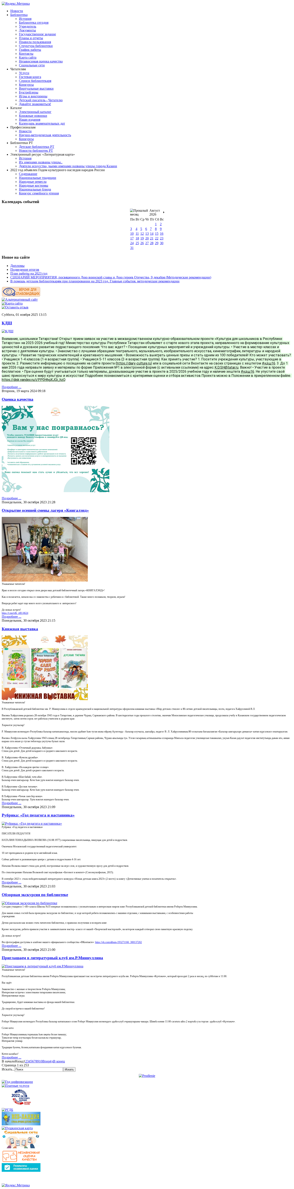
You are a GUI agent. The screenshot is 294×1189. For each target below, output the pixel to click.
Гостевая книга (30, 77)
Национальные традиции (37, 178)
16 (161, 233)
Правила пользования (35, 42)
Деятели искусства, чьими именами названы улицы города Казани (68, 166)
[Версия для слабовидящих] (21, 295)
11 (137, 233)
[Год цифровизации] (17, 1082)
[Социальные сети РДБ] (21, 1148)
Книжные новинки (33, 115)
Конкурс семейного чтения (39, 193)
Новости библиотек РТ (36, 150)
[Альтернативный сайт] (20, 299)
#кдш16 (268, 363)
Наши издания (29, 119)
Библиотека (19, 15)
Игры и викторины (33, 96)
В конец (59, 1061)
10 (132, 233)
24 (132, 243)
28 (151, 243)
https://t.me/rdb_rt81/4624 (15, 613)
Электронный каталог (35, 112)
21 (151, 238)
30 (161, 243)
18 (137, 238)
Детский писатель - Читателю (41, 100)
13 (147, 233)
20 (147, 238)
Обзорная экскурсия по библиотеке (35, 894)
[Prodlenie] (147, 1076)
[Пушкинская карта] (17, 1128)
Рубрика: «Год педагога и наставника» (38, 815)
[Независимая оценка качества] (21, 1161)
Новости (16, 11)
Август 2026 (154, 212)
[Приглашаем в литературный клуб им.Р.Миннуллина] (42, 966)
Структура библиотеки (36, 46)
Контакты (26, 53)
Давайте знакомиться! (35, 104)
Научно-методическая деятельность (45, 135)
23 (161, 238)
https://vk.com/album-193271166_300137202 (118, 942)
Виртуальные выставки (36, 88)
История (25, 18)
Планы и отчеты (31, 38)
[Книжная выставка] (45, 699)
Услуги (24, 73)
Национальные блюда (35, 189)
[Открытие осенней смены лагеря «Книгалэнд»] (45, 580)
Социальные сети (32, 65)
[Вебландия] (21, 1124)
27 (147, 243)
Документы (27, 30)
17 (132, 238)
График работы (30, 50)
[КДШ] (7, 331)
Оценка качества (17, 399)
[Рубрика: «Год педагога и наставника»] (32, 823)
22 (156, 238)
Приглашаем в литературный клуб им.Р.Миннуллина (52, 958)
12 (142, 233)
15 (156, 233)
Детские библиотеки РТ (36, 147)
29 (156, 243)
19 (142, 238)
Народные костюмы (33, 185)
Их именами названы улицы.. (40, 162)
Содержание (28, 174)
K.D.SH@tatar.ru (226, 367)
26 (142, 243)
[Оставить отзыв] (15, 307)
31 (132, 248)
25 (137, 243)
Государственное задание (37, 34)
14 (151, 233)
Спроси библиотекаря (35, 81)
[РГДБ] (7, 1110)
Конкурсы (26, 84)
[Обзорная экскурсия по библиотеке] (29, 903)
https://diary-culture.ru (134, 363)
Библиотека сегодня (33, 22)
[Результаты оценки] (21, 1170)
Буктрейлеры (28, 92)
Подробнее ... (11, 387)
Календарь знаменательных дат (42, 123)
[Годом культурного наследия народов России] (21, 1106)
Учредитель (27, 26)
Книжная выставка (20, 629)
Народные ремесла (32, 181)
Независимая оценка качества (41, 61)
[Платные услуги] (15, 1085)
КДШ (7, 323)
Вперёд (47, 1061)
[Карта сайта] (12, 303)
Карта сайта (27, 57)
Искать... (8, 1069)
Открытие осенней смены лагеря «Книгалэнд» (45, 510)
